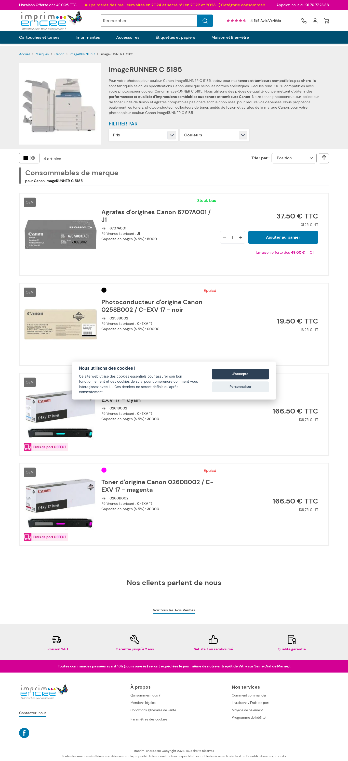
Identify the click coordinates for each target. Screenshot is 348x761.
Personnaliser (240, 387)
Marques (42, 54)
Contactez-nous (32, 713)
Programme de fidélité (248, 717)
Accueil (24, 54)
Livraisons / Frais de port (251, 703)
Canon (59, 54)
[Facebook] (24, 733)
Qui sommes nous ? (145, 695)
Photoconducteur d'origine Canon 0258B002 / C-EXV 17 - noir (152, 306)
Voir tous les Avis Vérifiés (174, 610)
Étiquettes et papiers (175, 37)
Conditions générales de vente (153, 710)
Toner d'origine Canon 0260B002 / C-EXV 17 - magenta (157, 486)
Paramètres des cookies (148, 719)
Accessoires (127, 37)
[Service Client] (303, 20)
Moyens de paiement (247, 710)
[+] (241, 237)
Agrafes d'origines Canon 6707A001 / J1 (156, 216)
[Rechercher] (205, 21)
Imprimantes (88, 37)
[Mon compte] (315, 20)
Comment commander (249, 695)
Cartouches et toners (39, 37)
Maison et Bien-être (230, 37)
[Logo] (50, 20)
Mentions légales (143, 703)
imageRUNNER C (82, 54)
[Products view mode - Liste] (26, 158)
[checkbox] (324, 157)
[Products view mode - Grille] (33, 158)
